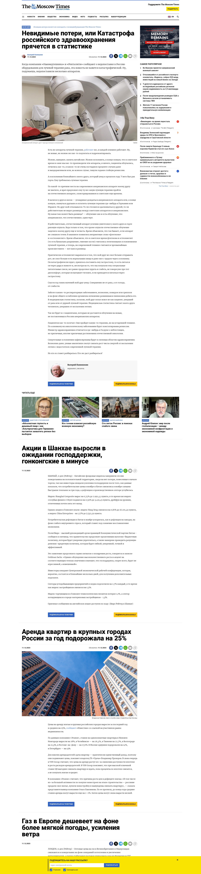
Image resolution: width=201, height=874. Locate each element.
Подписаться (100, 448)
